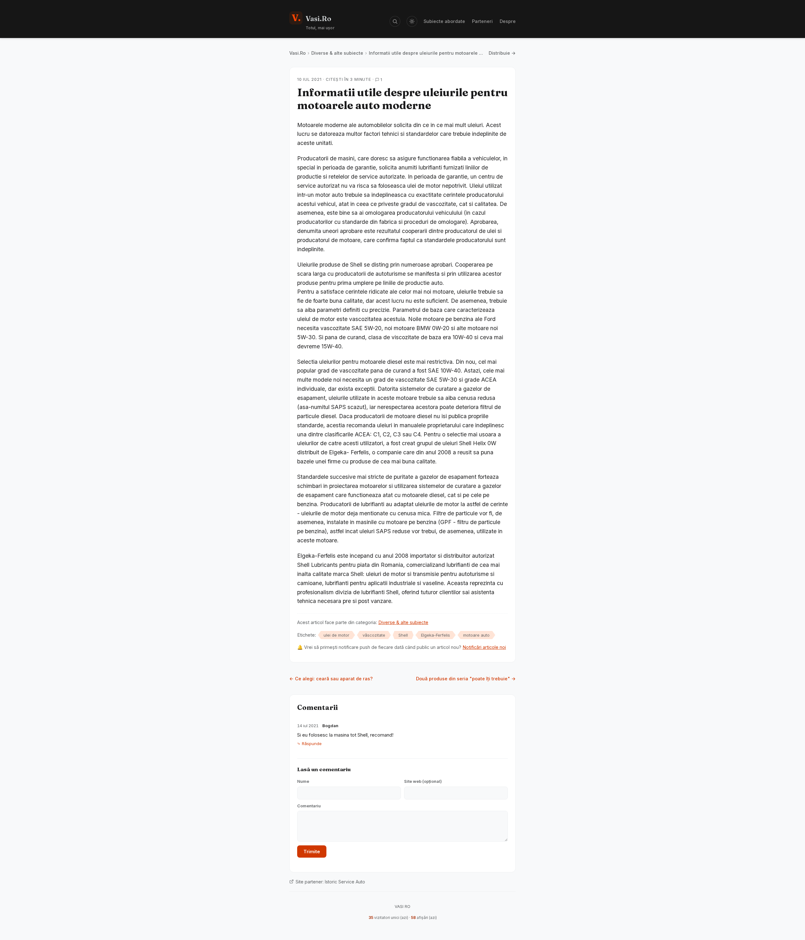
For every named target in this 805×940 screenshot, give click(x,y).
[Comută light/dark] (412, 21)
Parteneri (482, 21)
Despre (508, 21)
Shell (403, 635)
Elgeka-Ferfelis (435, 635)
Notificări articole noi (484, 647)
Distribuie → (502, 53)
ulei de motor (336, 635)
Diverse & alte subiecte (337, 53)
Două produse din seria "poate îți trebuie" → (466, 678)
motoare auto (476, 635)
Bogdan (330, 725)
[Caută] (395, 21)
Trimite (311, 851)
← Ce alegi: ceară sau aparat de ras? (331, 678)
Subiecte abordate (444, 21)
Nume (303, 781)
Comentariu (309, 805)
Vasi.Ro (297, 53)
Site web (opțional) (423, 781)
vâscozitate (374, 635)
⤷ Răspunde (309, 743)
